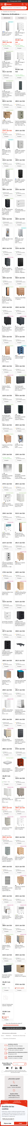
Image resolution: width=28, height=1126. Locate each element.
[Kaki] (16, 355)
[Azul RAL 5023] (4, 31)
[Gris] (4, 149)
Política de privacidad (7, 1119)
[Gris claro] (16, 90)
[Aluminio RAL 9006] (15, 31)
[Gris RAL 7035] (2, 61)
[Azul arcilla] (4, 532)
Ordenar (7, 18)
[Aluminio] (2, 237)
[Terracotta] (17, 355)
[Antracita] (2, 31)
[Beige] (16, 178)
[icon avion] (25, 1064)
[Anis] (3, 532)
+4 (7, 31)
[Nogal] (16, 561)
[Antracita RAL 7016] (2, 178)
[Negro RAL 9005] (4, 61)
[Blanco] (17, 31)
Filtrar (21, 18)
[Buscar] (24, 7)
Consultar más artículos (14, 1028)
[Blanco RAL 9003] (3, 61)
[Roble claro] (17, 561)
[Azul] (3, 31)
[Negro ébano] (4, 120)
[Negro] (17, 90)
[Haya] (3, 120)
